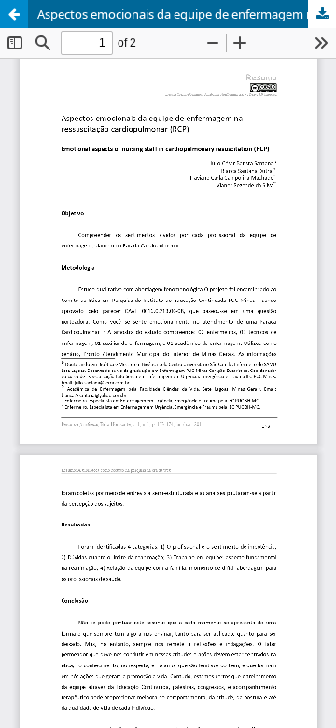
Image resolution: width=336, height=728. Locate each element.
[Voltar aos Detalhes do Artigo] (14, 14)
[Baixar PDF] (322, 14)
